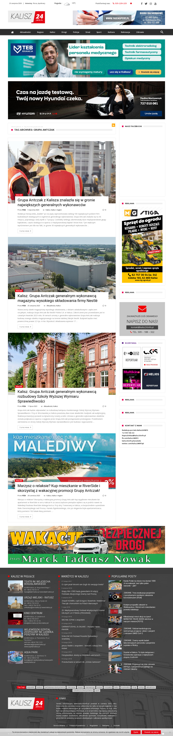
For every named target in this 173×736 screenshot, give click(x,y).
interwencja (89, 687)
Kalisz (19, 195)
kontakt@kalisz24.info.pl (142, 327)
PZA (24, 210)
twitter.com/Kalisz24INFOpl (133, 443)
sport (97, 690)
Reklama (105, 725)
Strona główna (16, 127)
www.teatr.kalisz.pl (47, 592)
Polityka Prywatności (77, 725)
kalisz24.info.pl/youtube (131, 441)
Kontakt (117, 725)
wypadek (30, 687)
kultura (39, 687)
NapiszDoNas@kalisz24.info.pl (134, 435)
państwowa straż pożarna (55, 687)
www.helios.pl (41, 623)
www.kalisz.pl (47, 607)
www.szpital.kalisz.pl (32, 647)
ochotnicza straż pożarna (83, 690)
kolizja (99, 687)
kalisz (116, 687)
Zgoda (135, 732)
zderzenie (71, 687)
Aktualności (51, 305)
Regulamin (94, 725)
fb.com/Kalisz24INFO (130, 438)
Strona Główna (59, 725)
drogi (134, 687)
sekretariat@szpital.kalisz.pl (34, 644)
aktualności (150, 687)
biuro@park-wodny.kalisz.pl (34, 660)
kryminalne (125, 687)
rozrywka (108, 687)
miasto (80, 687)
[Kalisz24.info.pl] (26, 10)
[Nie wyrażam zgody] (170, 732)
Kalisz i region (56, 210)
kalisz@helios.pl (30, 623)
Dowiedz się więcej (151, 732)
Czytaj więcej (24, 231)
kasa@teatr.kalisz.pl (32, 592)
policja (141, 687)
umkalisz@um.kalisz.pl (33, 607)
